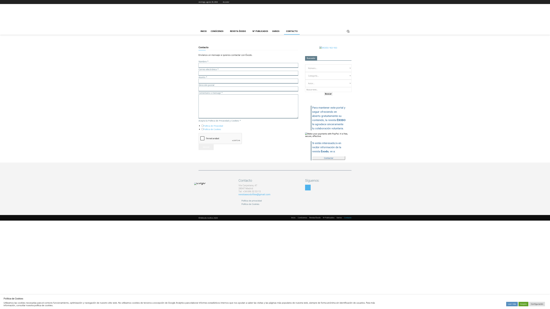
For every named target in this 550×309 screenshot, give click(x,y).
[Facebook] (338, 2)
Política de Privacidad (213, 125)
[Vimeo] (349, 2)
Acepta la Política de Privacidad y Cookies (220, 120)
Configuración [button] (537, 304)
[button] (348, 31)
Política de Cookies (212, 129)
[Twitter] (345, 2)
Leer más (512, 304)
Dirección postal (206, 85)
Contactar (328, 158)
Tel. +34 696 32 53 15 (249, 191)
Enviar (206, 147)
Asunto (203, 77)
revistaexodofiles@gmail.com (254, 194)
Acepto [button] (523, 304)
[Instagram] (342, 2)
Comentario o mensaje (211, 92)
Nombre (203, 61)
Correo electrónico (209, 69)
